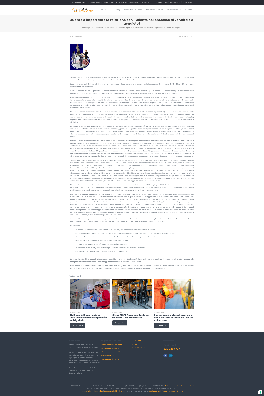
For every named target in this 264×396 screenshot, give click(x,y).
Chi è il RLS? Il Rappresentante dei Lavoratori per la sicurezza (130, 316)
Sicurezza (110, 28)
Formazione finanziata (110, 359)
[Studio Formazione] (82, 10)
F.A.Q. (166, 2)
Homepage (86, 28)
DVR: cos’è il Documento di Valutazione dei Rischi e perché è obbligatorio (88, 318)
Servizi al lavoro (108, 356)
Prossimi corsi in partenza (112, 345)
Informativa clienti (186, 386)
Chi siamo (158, 2)
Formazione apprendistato (112, 352)
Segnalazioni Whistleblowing (114, 391)
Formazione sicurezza (110, 348)
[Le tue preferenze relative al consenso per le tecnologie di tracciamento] (260, 392)
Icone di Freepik (177, 391)
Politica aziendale (172, 386)
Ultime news (187, 2)
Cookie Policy (86, 391)
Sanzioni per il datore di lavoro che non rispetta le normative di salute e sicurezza (173, 318)
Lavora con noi (175, 2)
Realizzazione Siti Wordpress (159, 391)
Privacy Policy (98, 391)
